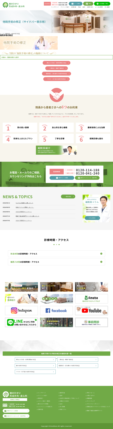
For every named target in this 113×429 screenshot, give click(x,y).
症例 (84, 7)
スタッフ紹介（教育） (44, 401)
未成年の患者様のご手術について (69, 398)
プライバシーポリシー (93, 404)
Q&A (61, 404)
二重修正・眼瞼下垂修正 (66, 359)
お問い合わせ (91, 395)
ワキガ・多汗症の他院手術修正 (25, 372)
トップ (2, 33)
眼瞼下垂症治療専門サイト (94, 410)
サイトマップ (91, 401)
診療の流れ (90, 7)
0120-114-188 (62, 2)
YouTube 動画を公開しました (24, 203)
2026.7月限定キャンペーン (24, 220)
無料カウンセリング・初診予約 (16, 416)
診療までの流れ (64, 401)
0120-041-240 (62, 4)
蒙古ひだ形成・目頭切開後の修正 (26, 359)
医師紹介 (40, 398)
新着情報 (89, 398)
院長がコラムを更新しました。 (25, 207)
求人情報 (107, 7)
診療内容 (73, 7)
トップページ (55, 7)
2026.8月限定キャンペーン (24, 212)
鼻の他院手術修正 (21, 365)
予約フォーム (91, 393)
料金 (79, 7)
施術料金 (62, 393)
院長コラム (63, 409)
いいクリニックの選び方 (45, 406)
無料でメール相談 (12, 411)
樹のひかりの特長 (43, 404)
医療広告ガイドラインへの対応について (98, 406)
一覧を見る (68, 196)
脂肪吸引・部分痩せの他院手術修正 (69, 365)
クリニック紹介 (65, 7)
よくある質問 (99, 7)
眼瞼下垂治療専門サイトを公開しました (27, 216)
